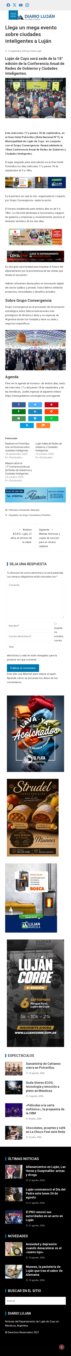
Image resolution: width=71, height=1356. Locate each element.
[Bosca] (31, 897)
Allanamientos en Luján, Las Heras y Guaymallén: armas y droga (46, 1171)
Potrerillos (46, 515)
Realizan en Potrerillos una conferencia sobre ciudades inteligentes (17, 447)
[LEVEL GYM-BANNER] (35, 256)
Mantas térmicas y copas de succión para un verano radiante (49, 538)
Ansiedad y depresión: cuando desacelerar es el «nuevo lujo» (44, 1248)
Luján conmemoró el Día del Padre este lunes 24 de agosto (45, 1193)
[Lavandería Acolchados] (35, 733)
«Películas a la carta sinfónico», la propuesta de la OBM (45, 1109)
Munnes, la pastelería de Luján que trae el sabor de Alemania (44, 1271)
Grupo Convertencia (31, 515)
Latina (35, 315)
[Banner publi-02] (35, 993)
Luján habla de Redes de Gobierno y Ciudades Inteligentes (49, 447)
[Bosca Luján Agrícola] (35, 182)
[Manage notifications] (61, 1347)
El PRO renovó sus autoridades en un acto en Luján (44, 1216)
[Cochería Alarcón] (35, 494)
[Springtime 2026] (35, 236)
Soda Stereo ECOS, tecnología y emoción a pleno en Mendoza (42, 1087)
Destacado (25, 510)
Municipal (35, 510)
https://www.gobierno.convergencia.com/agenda (32, 395)
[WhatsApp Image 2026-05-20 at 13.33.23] (33, 817)
